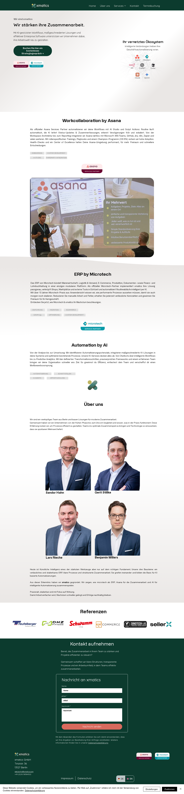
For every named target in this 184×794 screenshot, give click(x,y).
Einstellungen (152, 789)
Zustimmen (169, 789)
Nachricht (66, 706)
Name (64, 686)
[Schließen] (180, 789)
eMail (64, 696)
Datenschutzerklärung (98, 743)
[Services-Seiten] (125, 5)
